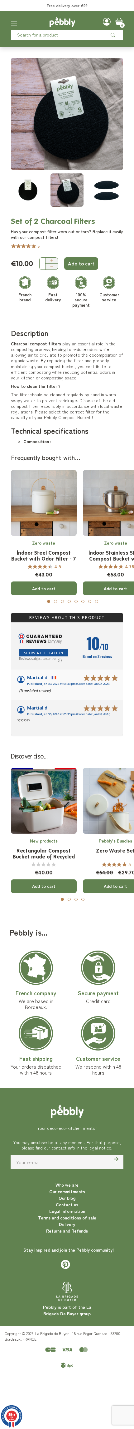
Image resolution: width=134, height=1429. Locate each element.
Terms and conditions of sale (67, 1217)
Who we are (67, 1185)
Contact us (67, 1204)
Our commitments (67, 1191)
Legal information (67, 1211)
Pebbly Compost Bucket (67, 417)
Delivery (67, 1224)
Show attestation (43, 652)
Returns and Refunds (67, 1231)
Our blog (67, 1198)
